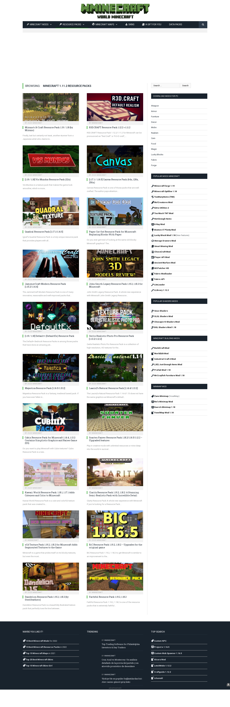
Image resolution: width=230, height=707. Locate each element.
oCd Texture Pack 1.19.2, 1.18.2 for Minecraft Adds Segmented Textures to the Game (51, 546)
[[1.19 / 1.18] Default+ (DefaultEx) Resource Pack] (51, 317)
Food (153, 144)
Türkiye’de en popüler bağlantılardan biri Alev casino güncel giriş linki (122, 680)
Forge (153, 165)
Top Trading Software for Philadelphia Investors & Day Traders (121, 646)
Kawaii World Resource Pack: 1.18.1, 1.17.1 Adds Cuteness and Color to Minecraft (50, 494)
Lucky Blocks (157, 154)
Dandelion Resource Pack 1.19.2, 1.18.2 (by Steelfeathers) (47, 598)
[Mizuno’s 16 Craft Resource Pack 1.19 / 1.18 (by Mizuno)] (51, 108)
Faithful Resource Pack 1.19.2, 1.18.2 (108, 596)
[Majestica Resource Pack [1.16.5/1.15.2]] (51, 369)
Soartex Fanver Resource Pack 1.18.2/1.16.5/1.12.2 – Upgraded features (115, 439)
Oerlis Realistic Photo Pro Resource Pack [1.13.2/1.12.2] (111, 337)
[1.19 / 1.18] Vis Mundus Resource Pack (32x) (48, 179)
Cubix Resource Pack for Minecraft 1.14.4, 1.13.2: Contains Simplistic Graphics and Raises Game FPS (51, 440)
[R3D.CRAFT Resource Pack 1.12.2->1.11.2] (115, 108)
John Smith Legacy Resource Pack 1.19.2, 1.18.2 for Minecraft (116, 285)
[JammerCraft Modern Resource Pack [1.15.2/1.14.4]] (51, 264)
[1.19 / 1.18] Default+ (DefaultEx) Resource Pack (49, 335)
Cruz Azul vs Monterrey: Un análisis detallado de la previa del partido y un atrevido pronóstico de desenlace (120, 663)
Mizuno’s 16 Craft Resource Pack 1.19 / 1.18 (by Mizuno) (49, 129)
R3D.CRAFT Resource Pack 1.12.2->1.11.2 (109, 127)
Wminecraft (97, 123)
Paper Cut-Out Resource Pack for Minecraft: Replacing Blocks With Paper (112, 233)
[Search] (203, 24)
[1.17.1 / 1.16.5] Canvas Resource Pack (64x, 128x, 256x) (113, 181)
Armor (154, 111)
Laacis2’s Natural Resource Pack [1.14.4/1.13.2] (113, 388)
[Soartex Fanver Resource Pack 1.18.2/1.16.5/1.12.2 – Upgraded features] (115, 418)
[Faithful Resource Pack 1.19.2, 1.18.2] (115, 577)
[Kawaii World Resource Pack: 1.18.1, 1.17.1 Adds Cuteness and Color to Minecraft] (51, 473)
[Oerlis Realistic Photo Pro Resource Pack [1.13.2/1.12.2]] (115, 317)
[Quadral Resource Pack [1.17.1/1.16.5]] (51, 212)
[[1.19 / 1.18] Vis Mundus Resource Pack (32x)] (51, 160)
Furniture (155, 116)
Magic (154, 149)
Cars (153, 138)
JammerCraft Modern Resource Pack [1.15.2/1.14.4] (45, 285)
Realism (154, 133)
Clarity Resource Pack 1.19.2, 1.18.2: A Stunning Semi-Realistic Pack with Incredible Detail (114, 494)
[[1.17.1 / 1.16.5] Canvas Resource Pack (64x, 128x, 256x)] (115, 160)
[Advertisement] (115, 55)
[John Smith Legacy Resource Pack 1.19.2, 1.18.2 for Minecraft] (115, 264)
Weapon (155, 106)
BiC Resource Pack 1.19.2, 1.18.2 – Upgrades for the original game (115, 546)
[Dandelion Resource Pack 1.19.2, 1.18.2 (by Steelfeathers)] (51, 577)
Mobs (153, 127)
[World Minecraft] (115, 10)
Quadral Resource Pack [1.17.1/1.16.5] (44, 231)
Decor (154, 122)
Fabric (154, 160)
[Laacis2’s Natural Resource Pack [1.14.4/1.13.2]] (115, 369)
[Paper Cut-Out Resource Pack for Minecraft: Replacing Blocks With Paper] (115, 212)
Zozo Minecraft (35, 123)
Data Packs (175, 24)
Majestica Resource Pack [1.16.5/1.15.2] (45, 388)
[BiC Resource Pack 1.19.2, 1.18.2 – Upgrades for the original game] (115, 525)
